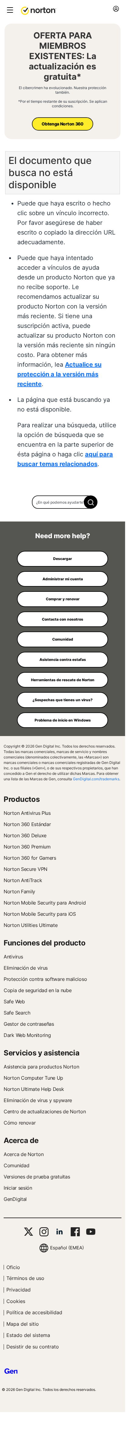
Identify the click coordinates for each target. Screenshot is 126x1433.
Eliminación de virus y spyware (38, 1100)
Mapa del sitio (22, 1324)
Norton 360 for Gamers (30, 858)
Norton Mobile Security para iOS (40, 914)
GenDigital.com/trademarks (96, 779)
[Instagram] (44, 1231)
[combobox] (63, 502)
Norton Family (19, 891)
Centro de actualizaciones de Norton (45, 1111)
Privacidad (18, 1290)
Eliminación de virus (26, 968)
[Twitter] (28, 1232)
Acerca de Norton (23, 1154)
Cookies (15, 1301)
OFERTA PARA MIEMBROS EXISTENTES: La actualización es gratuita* (62, 56)
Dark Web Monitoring (27, 1035)
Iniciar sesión (18, 1188)
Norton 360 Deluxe (25, 835)
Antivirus (13, 957)
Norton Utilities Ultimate (31, 925)
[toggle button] (9, 10)
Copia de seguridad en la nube (37, 990)
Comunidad (16, 1165)
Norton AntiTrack (23, 880)
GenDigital (15, 1199)
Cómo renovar (20, 1123)
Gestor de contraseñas (29, 1024)
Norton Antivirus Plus (27, 813)
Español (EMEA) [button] (67, 1248)
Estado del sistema (28, 1335)
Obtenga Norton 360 (62, 123)
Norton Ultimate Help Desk (34, 1089)
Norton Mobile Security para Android (45, 903)
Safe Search (17, 1013)
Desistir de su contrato (32, 1347)
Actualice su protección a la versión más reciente (59, 374)
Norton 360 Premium (27, 847)
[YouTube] (90, 1231)
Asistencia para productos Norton (41, 1067)
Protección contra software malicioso (45, 979)
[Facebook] (75, 1231)
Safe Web (14, 1001)
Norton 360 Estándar (27, 824)
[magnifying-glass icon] (90, 502)
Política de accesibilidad (34, 1312)
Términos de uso (25, 1278)
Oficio (13, 1267)
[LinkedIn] (59, 1232)
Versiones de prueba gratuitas (37, 1177)
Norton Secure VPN (25, 869)
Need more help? (62, 536)
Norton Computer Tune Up (33, 1078)
